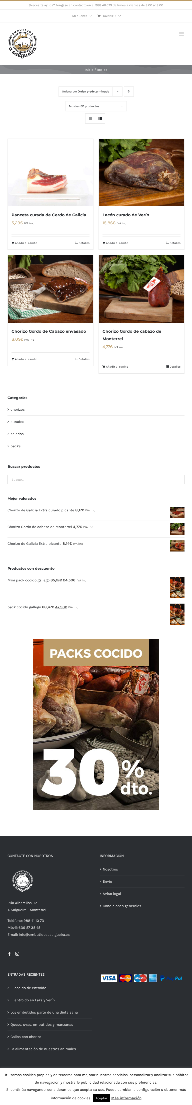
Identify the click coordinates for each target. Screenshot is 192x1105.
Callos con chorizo (25, 1036)
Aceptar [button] (101, 1098)
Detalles (84, 243)
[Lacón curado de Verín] (141, 172)
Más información (126, 1098)
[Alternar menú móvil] (181, 33)
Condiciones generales (122, 906)
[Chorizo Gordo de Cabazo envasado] (50, 289)
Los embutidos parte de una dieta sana (44, 1012)
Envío (107, 881)
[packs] (96, 641)
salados (17, 434)
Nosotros (110, 869)
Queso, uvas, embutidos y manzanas (41, 1024)
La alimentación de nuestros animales (43, 1049)
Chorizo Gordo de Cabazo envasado (49, 331)
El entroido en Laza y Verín (32, 1000)
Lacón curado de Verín (125, 215)
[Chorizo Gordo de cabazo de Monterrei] (141, 289)
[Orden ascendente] (129, 91)
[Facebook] (10, 954)
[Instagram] (17, 954)
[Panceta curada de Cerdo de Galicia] (50, 172)
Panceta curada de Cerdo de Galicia (49, 215)
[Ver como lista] (100, 118)
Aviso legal (112, 893)
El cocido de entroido (28, 988)
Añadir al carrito (26, 243)
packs (15, 446)
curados (17, 421)
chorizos (17, 409)
